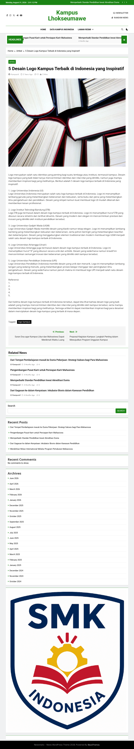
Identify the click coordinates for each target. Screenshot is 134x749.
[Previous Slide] (122, 2)
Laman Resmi (84, 29)
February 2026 (16, 495)
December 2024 (16, 570)
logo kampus (24, 322)
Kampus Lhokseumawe (67, 15)
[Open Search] (122, 29)
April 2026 (14, 484)
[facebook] (7, 15)
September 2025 (17, 522)
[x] (14, 15)
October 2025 (15, 516)
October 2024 (15, 581)
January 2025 (15, 565)
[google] (17, 15)
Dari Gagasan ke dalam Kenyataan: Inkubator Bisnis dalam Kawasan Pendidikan (93, 2)
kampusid (15, 74)
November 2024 (16, 576)
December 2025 (16, 505)
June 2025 (14, 538)
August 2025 (15, 527)
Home (43, 29)
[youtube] (21, 15)
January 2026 (15, 500)
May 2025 (14, 543)
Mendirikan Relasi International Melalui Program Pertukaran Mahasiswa (41, 449)
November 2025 (16, 511)
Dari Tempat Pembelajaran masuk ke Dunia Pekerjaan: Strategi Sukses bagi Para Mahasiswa (59, 360)
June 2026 (14, 478)
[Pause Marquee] (124, 40)
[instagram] (10, 15)
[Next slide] (126, 2)
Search (11, 405)
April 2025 (14, 549)
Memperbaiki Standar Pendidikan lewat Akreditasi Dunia (82, 38)
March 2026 (15, 489)
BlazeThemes (94, 745)
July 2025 (14, 533)
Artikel (12, 62)
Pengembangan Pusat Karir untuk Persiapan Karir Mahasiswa (42, 370)
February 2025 (16, 560)
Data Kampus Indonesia (62, 29)
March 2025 (15, 554)
